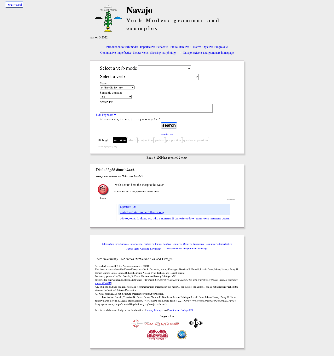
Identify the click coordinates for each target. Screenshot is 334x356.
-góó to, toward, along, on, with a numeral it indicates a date (156, 218)
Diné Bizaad (14, 5)
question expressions (195, 140)
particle (159, 140)
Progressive (221, 47)
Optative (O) (128, 207)
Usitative (195, 47)
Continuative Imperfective (115, 52)
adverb (132, 140)
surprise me (167, 134)
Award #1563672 (103, 283)
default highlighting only (107, 146)
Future (174, 47)
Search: (104, 83)
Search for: (106, 102)
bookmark (231, 199)
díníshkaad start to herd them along (142, 212)
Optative (208, 47)
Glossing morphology (163, 52)
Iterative (184, 47)
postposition (173, 140)
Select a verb (112, 76)
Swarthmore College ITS (180, 310)
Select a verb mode (118, 68)
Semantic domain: (111, 92)
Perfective (162, 47)
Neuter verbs (140, 52)
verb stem (120, 140)
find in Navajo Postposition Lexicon (212, 219)
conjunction (145, 140)
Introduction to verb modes (122, 47)
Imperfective (147, 47)
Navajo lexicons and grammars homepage (208, 52)
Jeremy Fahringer (155, 310)
